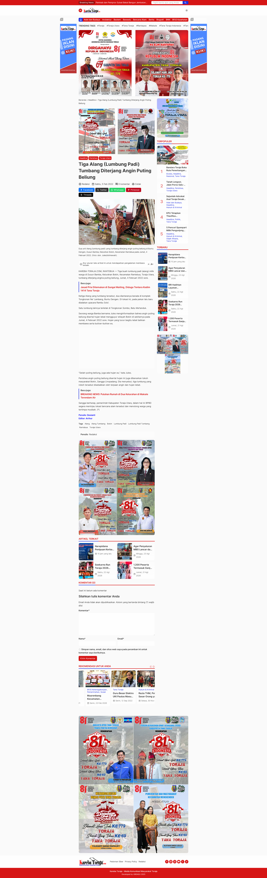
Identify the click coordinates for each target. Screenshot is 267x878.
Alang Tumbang (98, 424)
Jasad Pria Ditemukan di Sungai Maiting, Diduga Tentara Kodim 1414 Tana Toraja (115, 289)
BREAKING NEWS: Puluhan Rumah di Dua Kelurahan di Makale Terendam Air (114, 396)
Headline (83, 158)
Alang (87, 424)
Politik (177, 219)
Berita (151, 19)
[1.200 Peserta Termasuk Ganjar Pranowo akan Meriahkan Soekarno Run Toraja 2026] (124, 570)
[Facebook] (167, 861)
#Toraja (100, 26)
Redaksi (142, 861)
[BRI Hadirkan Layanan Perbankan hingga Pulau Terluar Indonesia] (162, 290)
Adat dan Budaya (92, 19)
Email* (121, 638)
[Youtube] (178, 861)
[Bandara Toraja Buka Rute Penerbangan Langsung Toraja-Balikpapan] (172, 155)
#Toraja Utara (113, 26)
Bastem (117, 19)
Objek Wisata (86, 694)
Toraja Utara (105, 158)
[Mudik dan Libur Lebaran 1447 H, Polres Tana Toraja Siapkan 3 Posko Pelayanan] (91, 678)
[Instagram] (171, 861)
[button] (185, 2)
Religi (82, 697)
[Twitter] (182, 861)
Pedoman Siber (116, 861)
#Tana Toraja (128, 26)
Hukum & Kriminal (88, 690)
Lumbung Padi (120, 424)
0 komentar (124, 184)
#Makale (153, 26)
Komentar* (84, 610)
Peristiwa (93, 158)
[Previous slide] (151, 667)
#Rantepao (141, 26)
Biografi (160, 19)
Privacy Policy (131, 861)
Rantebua (83, 427)
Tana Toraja (91, 697)
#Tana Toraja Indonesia (170, 26)
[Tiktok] (186, 861)
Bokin (109, 424)
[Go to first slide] (153, 667)
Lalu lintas (84, 692)
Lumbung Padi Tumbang (139, 424)
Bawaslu (127, 19)
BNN (168, 19)
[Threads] (174, 861)
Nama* (82, 638)
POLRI (95, 694)
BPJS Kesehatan (179, 19)
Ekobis (169, 174)
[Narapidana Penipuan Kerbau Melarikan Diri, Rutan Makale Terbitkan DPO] (86, 551)
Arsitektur (106, 19)
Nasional (170, 176)
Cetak (138, 184)
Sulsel (142, 690)
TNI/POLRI (85, 699)
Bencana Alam (140, 19)
